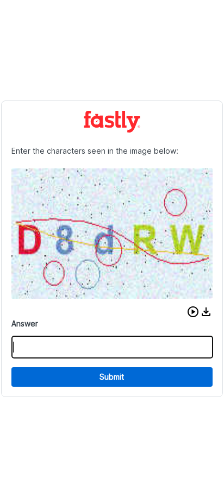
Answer (24, 323)
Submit (111, 376)
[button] (193, 311)
